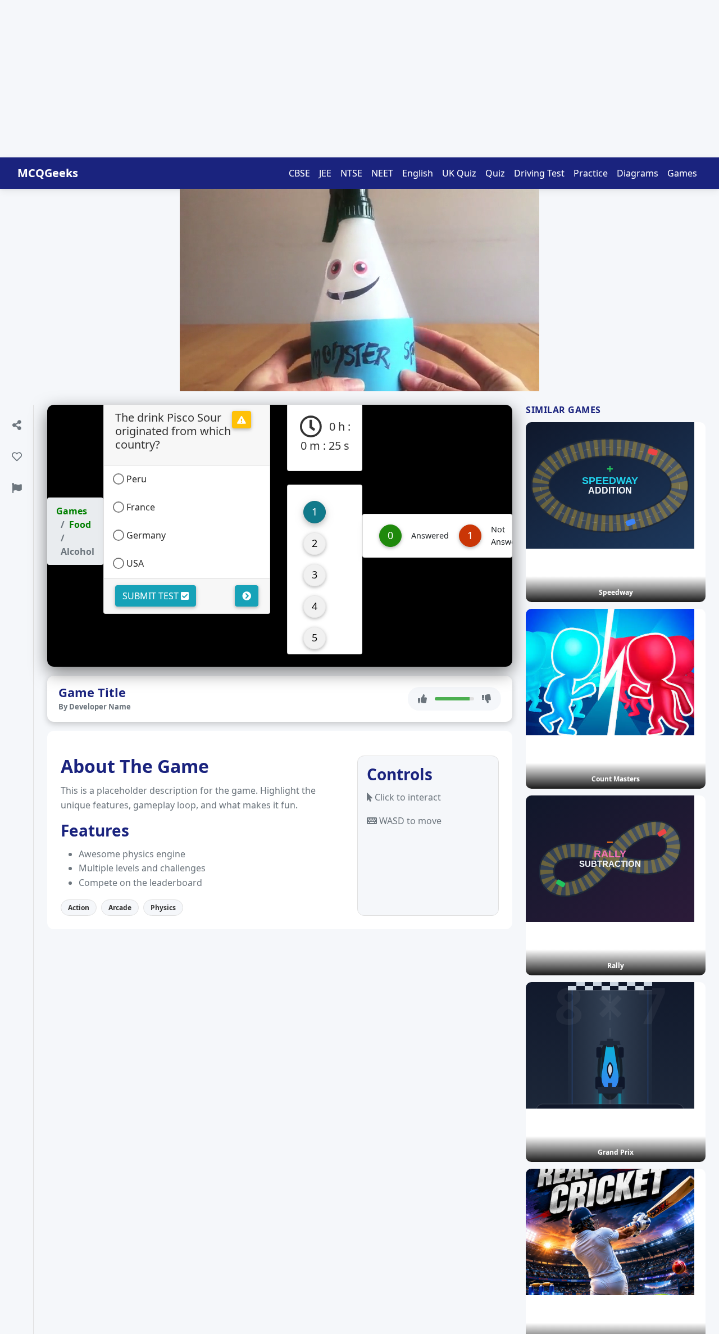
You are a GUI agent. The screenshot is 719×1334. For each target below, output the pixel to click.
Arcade (119, 907)
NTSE (351, 173)
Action (78, 907)
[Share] (16, 425)
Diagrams (637, 173)
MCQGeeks (47, 172)
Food (80, 524)
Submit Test (151, 596)
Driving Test (539, 173)
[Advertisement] (337, 78)
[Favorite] (16, 456)
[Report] (16, 488)
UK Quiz (459, 173)
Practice (591, 173)
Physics (163, 907)
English (417, 173)
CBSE (299, 173)
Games (682, 173)
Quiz (495, 173)
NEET (382, 173)
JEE (325, 173)
